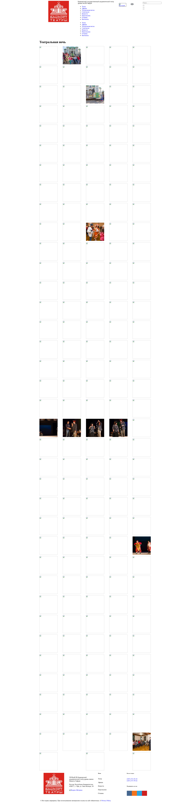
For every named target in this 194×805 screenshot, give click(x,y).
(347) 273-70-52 (132, 781)
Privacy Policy (106, 800)
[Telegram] (139, 793)
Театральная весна (88, 10)
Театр (84, 6)
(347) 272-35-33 (132, 779)
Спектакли (85, 12)
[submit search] (143, 5)
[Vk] (129, 793)
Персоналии (86, 15)
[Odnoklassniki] (134, 793)
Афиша (84, 8)
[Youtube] (144, 793)
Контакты (85, 19)
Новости (85, 14)
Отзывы (84, 17)
